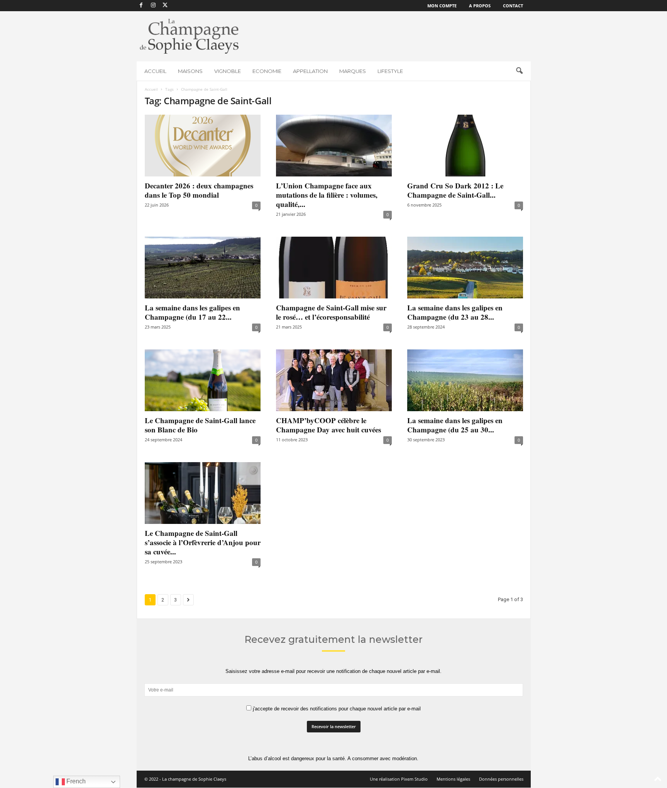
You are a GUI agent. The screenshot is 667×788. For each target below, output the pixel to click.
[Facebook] (141, 5)
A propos (480, 5)
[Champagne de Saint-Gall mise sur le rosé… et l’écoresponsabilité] (334, 267)
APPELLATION (310, 71)
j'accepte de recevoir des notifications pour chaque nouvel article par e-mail (336, 709)
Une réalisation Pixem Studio (399, 779)
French (75, 781)
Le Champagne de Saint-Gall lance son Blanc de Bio (200, 425)
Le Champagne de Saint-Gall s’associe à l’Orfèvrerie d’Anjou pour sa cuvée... (203, 542)
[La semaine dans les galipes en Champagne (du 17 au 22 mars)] (203, 267)
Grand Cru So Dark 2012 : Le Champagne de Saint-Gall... (455, 190)
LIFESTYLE (390, 71)
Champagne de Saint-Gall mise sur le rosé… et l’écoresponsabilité (331, 312)
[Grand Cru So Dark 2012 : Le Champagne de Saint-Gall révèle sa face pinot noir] (465, 145)
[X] (165, 5)
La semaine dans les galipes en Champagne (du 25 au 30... (455, 425)
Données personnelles (501, 779)
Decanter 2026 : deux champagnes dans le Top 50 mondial (199, 190)
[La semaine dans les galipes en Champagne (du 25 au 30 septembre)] (465, 380)
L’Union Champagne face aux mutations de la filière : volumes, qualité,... (327, 194)
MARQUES (352, 71)
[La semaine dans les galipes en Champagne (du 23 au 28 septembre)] (465, 267)
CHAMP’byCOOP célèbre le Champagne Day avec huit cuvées (328, 425)
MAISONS (190, 71)
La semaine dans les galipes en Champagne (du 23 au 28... (455, 312)
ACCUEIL (155, 71)
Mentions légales (453, 779)
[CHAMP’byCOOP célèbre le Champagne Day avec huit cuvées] (334, 380)
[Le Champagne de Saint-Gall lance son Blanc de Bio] (203, 380)
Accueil (151, 89)
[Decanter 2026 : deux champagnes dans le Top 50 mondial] (203, 145)
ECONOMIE (266, 71)
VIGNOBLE (227, 71)
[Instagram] (153, 5)
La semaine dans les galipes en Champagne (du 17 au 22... (192, 312)
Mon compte (442, 5)
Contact (513, 5)
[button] (519, 71)
